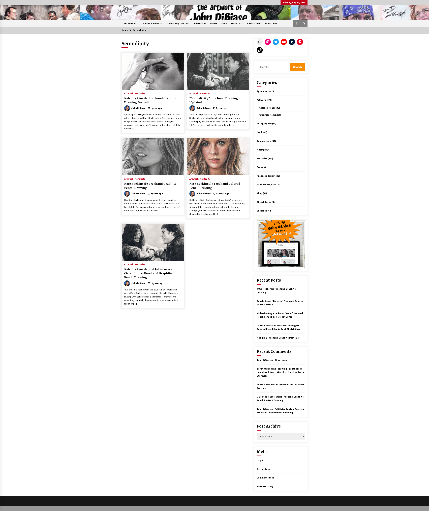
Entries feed (263, 468)
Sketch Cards (264, 201)
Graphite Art (131, 23)
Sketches (262, 210)
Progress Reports (267, 175)
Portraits (140, 93)
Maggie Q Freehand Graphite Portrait (278, 337)
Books (213, 23)
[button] (296, 23)
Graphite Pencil (268, 114)
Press (260, 167)
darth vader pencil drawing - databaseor (279, 368)
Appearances (264, 91)
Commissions (264, 140)
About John (271, 23)
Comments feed (265, 477)
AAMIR (260, 384)
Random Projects (266, 184)
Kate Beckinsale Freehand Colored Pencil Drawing (214, 186)
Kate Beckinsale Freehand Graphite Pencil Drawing (150, 186)
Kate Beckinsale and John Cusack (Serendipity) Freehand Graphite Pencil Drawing (148, 273)
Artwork (128, 93)
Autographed (264, 123)
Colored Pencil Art (152, 23)
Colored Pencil (267, 107)
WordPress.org (265, 486)
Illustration (200, 23)
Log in (260, 460)
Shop (224, 23)
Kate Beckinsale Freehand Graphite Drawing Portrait (150, 100)
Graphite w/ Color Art (178, 23)
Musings (261, 149)
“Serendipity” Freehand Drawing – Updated (214, 100)
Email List (236, 23)
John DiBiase (264, 360)
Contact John (253, 23)
